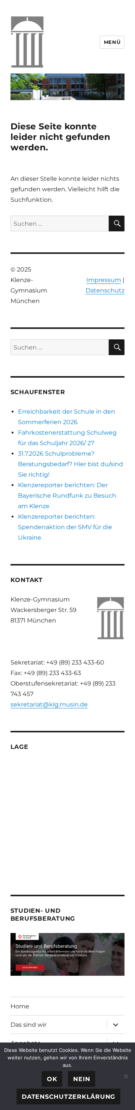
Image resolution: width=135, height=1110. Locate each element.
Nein (81, 1079)
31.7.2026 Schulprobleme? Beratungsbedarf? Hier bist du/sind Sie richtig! (70, 464)
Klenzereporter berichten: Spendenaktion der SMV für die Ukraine (65, 527)
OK (52, 1079)
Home (19, 1006)
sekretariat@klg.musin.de (49, 704)
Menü (112, 42)
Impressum (103, 280)
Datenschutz (105, 290)
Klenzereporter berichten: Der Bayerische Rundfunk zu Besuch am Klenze (67, 496)
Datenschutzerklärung (68, 1096)
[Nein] (125, 1076)
